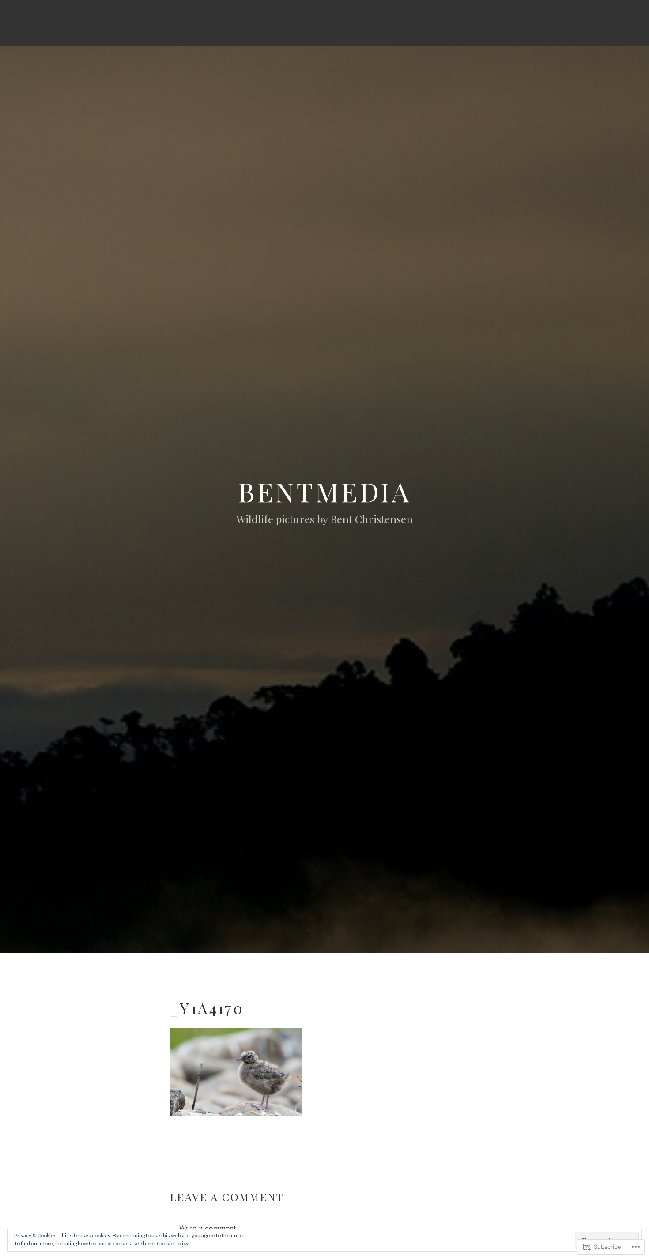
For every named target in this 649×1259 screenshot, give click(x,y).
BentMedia (324, 491)
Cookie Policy (173, 1243)
